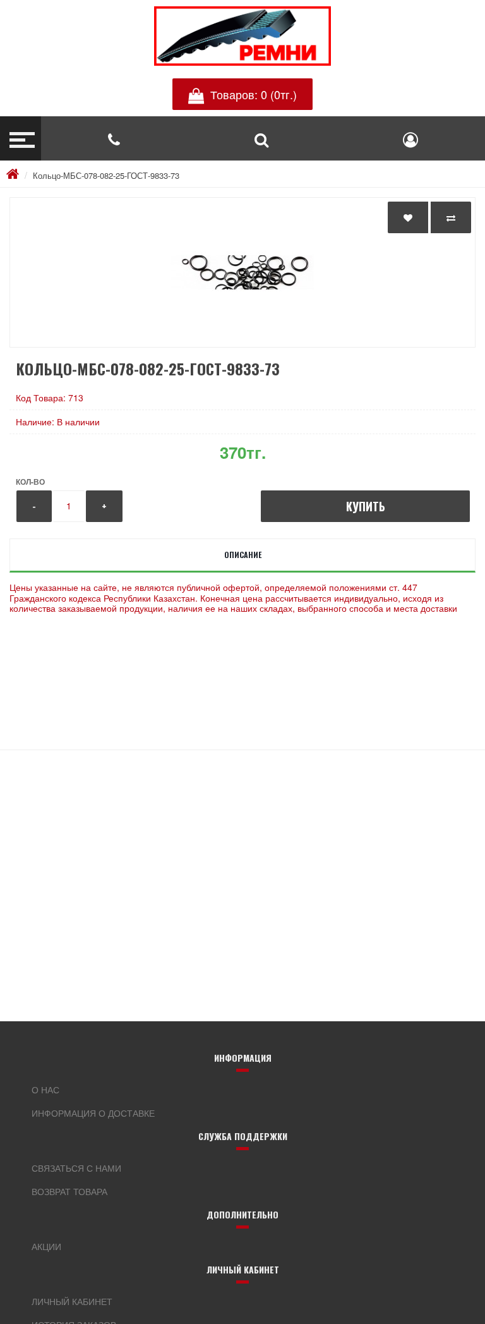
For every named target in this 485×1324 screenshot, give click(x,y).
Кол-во (30, 481)
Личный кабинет (72, 1301)
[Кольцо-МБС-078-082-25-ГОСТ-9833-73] (242, 272)
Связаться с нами (76, 1168)
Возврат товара (69, 1191)
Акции (46, 1246)
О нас (45, 1089)
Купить (365, 506)
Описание (242, 554)
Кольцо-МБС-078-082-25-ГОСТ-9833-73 (106, 175)
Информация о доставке (93, 1113)
